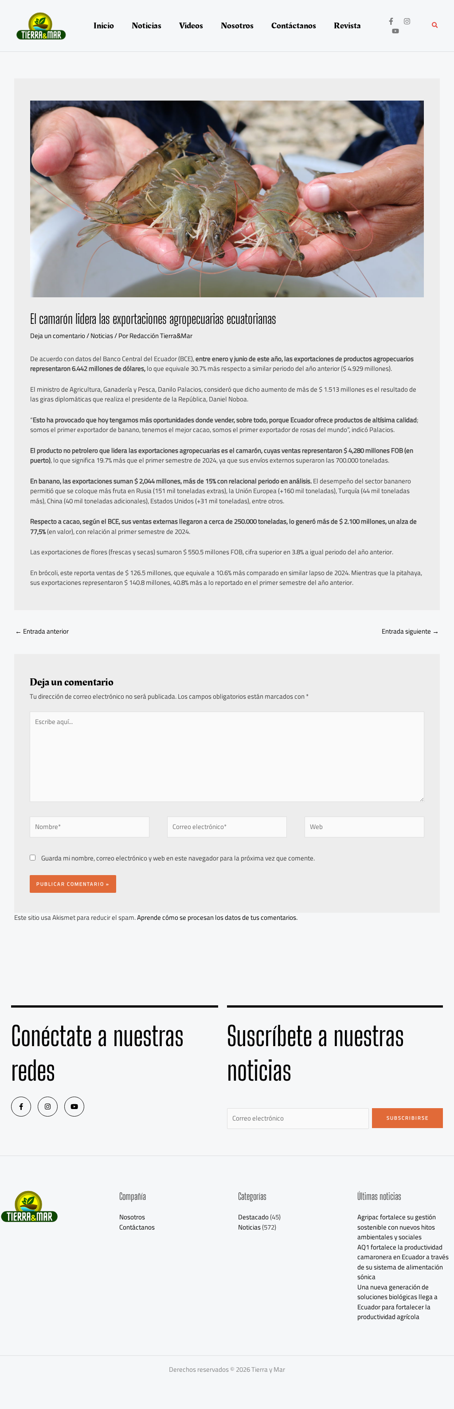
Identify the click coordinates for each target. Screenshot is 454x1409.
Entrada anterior (42, 631)
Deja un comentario (57, 335)
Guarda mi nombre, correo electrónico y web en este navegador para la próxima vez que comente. (178, 858)
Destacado (253, 1216)
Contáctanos (137, 1227)
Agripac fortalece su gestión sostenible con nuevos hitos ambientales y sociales (396, 1226)
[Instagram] (407, 21)
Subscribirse (408, 1117)
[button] (435, 25)
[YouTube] (395, 31)
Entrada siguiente (410, 631)
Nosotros (132, 1216)
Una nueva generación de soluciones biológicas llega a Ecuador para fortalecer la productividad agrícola (397, 1302)
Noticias (101, 335)
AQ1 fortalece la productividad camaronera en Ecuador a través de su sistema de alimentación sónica (403, 1262)
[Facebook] (391, 21)
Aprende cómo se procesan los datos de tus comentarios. (217, 917)
